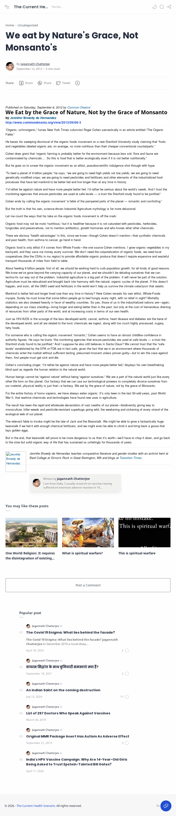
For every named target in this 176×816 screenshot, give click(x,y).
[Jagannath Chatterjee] (35, 64)
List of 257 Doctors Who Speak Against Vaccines (68, 713)
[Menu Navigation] (7, 7)
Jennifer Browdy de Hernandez (33, 117)
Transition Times (131, 457)
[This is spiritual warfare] (144, 532)
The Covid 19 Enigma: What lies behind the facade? (70, 632)
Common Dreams (79, 107)
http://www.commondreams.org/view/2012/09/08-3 (43, 122)
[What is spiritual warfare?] (88, 532)
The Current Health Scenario (32, 7)
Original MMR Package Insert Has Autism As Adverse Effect (77, 736)
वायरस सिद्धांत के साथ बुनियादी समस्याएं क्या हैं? (62, 667)
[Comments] (125, 650)
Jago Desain (112, 806)
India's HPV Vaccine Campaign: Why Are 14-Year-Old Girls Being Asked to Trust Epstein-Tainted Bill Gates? (76, 762)
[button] (154, 7)
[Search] (162, 7)
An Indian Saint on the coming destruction (63, 690)
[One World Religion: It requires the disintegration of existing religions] (32, 532)
